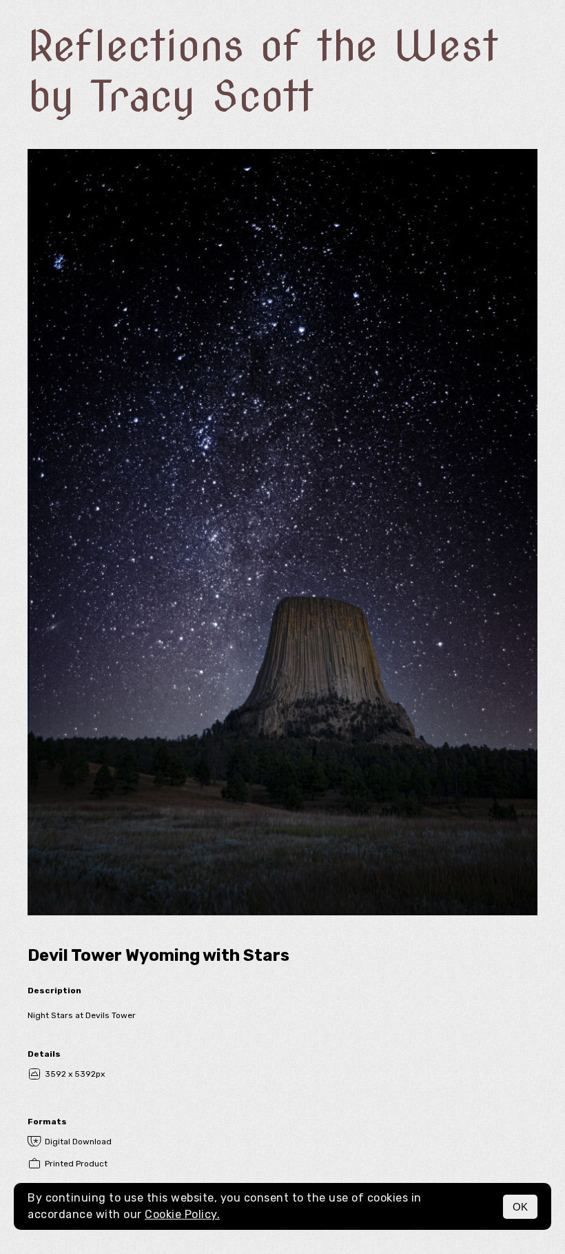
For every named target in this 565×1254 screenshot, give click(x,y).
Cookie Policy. (182, 1214)
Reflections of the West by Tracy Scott (263, 71)
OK (520, 1207)
